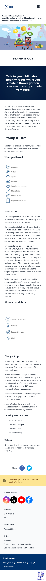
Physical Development (10, 20)
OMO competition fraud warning (18, 544)
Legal (31, 563)
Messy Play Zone (15, 16)
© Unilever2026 (9, 558)
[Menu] (38, 6)
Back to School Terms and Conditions (19, 548)
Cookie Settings (8, 566)
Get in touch (9, 514)
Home (4, 16)
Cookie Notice (21, 563)
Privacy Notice (8, 563)
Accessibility (9, 529)
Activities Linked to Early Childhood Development (21, 18)
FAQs (6, 517)
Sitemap (7, 540)
